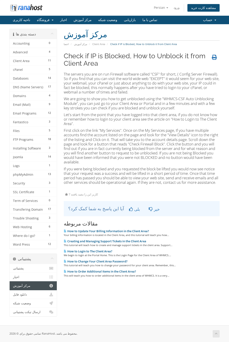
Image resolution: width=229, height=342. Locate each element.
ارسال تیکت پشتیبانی (26, 312)
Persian (160, 7)
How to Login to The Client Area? (89, 251)
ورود (177, 7)
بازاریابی (130, 20)
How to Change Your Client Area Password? (97, 261)
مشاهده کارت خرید (203, 8)
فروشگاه (44, 20)
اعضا (66, 44)
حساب (208, 20)
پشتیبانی (18, 268)
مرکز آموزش (82, 20)
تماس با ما (149, 20)
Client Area (98, 44)
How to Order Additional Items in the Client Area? (101, 271)
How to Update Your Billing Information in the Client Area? (108, 231)
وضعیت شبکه (107, 20)
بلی (136, 209)
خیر (156, 209)
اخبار (63, 20)
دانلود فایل (20, 294)
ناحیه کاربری (21, 20)
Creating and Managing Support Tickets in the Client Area (106, 241)
